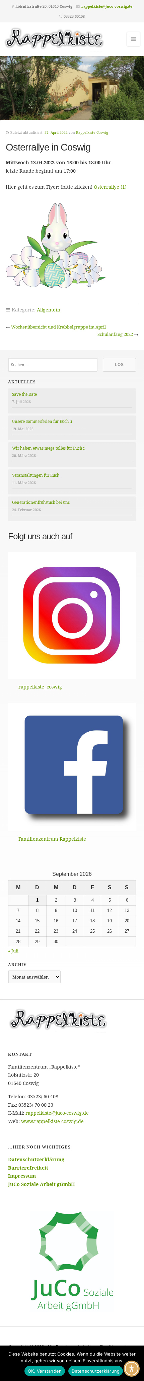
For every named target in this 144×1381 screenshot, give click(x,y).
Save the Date (24, 394)
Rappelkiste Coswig (92, 132)
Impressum (22, 1176)
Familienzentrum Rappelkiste (52, 839)
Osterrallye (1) (110, 187)
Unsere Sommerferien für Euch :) (42, 421)
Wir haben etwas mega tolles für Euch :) (48, 448)
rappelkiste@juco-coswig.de (106, 6)
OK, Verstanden (45, 1371)
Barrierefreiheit (28, 1168)
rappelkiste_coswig (40, 686)
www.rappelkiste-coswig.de (52, 1121)
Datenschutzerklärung (96, 1371)
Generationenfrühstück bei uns (41, 502)
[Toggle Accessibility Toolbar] (131, 1368)
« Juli (13, 951)
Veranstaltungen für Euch (35, 475)
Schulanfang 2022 (115, 334)
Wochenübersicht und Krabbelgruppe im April (58, 327)
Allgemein (48, 309)
